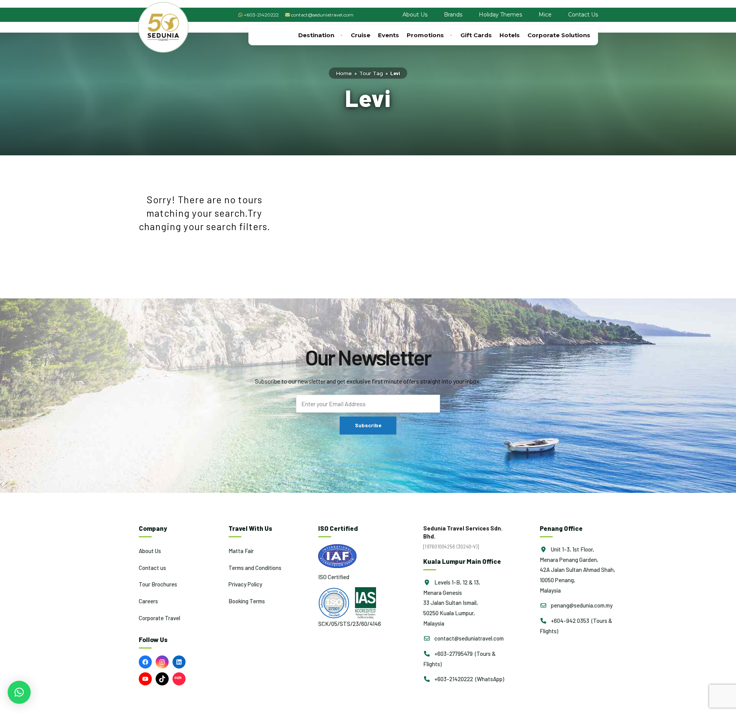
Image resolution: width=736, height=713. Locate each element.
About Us (414, 14)
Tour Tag (371, 73)
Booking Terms (246, 601)
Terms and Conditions (254, 567)
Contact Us (583, 14)
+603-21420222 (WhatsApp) (468, 678)
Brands (453, 14)
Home (344, 73)
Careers (148, 601)
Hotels (509, 35)
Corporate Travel (159, 617)
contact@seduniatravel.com (322, 15)
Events (388, 35)
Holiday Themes (500, 14)
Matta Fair (241, 550)
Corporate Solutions (558, 35)
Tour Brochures (158, 584)
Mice (545, 14)
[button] (19, 692)
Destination (316, 35)
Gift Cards (476, 35)
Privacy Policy (245, 584)
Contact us (152, 567)
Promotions (425, 35)
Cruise (360, 35)
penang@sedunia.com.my (581, 605)
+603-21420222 (261, 15)
